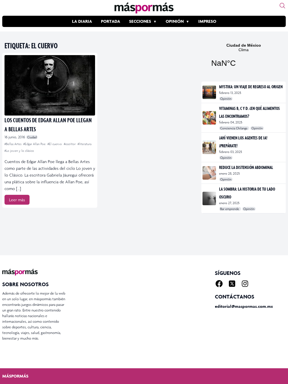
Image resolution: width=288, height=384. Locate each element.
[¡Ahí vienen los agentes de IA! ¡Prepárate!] (209, 147)
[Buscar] (282, 5)
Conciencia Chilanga (234, 128)
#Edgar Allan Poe (34, 144)
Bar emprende (230, 209)
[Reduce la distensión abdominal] (209, 173)
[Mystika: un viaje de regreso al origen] (209, 92)
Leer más (17, 199)
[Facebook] (219, 283)
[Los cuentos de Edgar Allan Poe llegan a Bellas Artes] (49, 85)
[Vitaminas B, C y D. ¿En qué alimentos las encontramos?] (209, 118)
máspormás (15, 376)
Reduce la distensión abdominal (246, 167)
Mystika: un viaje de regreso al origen (251, 86)
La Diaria (82, 21)
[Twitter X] (232, 283)
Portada (110, 21)
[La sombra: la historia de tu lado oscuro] (209, 198)
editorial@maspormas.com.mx (244, 306)
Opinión (175, 21)
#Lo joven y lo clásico (19, 151)
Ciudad (32, 137)
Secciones (140, 21)
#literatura (84, 144)
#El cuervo (55, 144)
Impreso (207, 21)
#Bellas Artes (13, 144)
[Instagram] (245, 283)
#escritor (70, 144)
